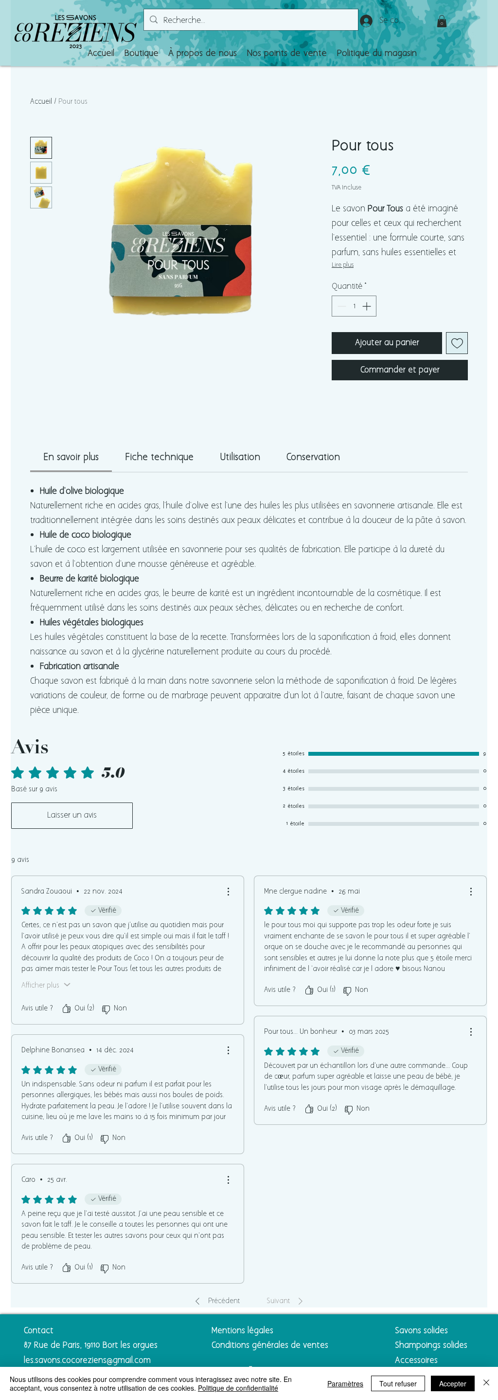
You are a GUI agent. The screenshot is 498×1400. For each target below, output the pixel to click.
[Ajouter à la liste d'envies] (457, 343)
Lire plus (343, 265)
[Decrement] (340, 306)
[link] (71, 457)
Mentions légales (242, 1331)
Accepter (452, 1383)
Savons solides (421, 1331)
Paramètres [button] (345, 1383)
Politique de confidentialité (238, 1388)
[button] (141, 53)
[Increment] (367, 306)
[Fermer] (486, 1383)
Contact (38, 1331)
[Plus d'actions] (228, 891)
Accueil (41, 101)
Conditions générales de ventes (270, 1345)
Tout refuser (398, 1383)
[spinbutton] (354, 306)
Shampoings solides (431, 1345)
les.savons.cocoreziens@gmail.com (87, 1360)
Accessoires (417, 1360)
